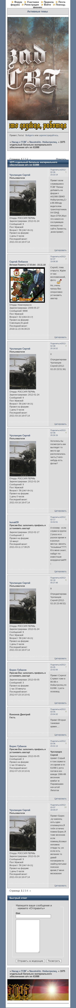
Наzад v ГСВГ (19, 142)
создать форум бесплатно (55, 981)
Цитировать (60, 250)
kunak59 (14, 522)
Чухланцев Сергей (20, 175)
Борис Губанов (18, 670)
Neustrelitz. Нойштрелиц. (43, 142)
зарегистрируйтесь (48, 135)
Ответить (61, 159)
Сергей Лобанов (19, 261)
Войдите (29, 135)
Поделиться (55, 170)
